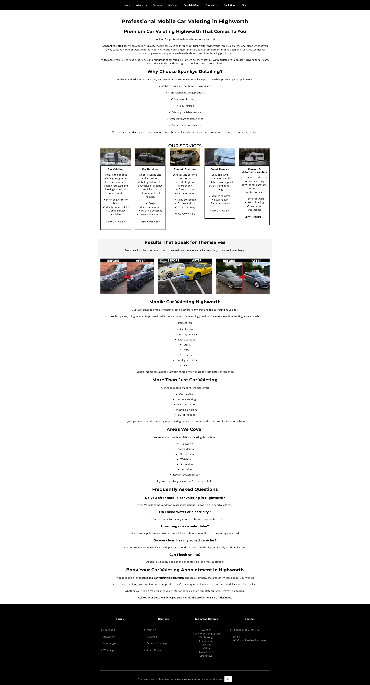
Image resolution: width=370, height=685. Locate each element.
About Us (141, 5)
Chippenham (206, 641)
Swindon (206, 629)
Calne (206, 648)
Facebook (109, 629)
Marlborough (206, 637)
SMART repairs (187, 414)
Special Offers (191, 5)
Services (157, 5)
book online (161, 597)
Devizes (206, 644)
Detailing (151, 636)
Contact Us (212, 5)
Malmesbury (206, 652)
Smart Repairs (154, 650)
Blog (244, 5)
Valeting (151, 629)
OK (227, 679)
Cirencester (207, 655)
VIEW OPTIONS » (115, 221)
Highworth (187, 444)
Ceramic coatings (187, 399)
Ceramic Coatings (156, 643)
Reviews (172, 5)
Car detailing (186, 394)
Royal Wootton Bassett (206, 633)
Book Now (229, 5)
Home (126, 5)
